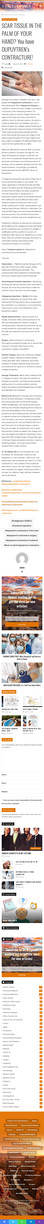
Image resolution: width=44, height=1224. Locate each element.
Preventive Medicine (10, 991)
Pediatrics (6, 1081)
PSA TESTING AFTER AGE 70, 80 (26, 862)
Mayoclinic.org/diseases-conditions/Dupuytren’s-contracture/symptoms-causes (21, 493)
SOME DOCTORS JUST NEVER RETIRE (16, 920)
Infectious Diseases (10, 1012)
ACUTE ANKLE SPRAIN (30, 709)
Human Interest (8, 987)
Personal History (9, 1034)
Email (4, 783)
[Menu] (3, 7)
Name (4, 775)
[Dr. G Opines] (18, 6)
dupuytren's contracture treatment (22, 540)
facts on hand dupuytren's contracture (22, 545)
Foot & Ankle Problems (11, 1107)
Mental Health (8, 1045)
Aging (5, 1027)
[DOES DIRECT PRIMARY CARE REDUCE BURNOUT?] (8, 885)
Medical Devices (9, 1078)
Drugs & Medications (10, 994)
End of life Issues (9, 1089)
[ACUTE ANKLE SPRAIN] (32, 701)
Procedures (7, 1031)
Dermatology (7, 1070)
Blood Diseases (8, 1103)
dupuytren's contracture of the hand (22, 530)
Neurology (6, 1009)
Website (5, 792)
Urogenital (6, 1063)
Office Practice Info (10, 1016)
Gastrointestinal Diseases (12, 1038)
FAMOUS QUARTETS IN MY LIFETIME (16, 853)
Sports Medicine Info (10, 1067)
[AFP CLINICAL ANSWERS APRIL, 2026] (11, 720)
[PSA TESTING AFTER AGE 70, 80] (8, 865)
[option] (22, 910)
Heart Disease (8, 998)
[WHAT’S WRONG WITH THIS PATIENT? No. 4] (32, 720)
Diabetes (6, 1056)
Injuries (5, 1085)
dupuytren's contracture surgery (22, 535)
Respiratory (7, 1092)
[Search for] (41, 7)
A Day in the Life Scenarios (13, 1020)
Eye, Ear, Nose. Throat (11, 1099)
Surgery (6, 1060)
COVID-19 (6, 1052)
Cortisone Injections (22, 526)
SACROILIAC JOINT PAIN (10, 709)
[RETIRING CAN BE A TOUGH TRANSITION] (8, 875)
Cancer (5, 1023)
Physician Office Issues (11, 1001)
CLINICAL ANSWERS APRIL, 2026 (10, 729)
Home (5, 15)
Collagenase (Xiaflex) (22, 521)
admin (6, 64)
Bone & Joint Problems (17, 15)
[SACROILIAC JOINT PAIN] (11, 701)
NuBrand (27, 1203)
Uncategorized (8, 1096)
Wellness (6, 1049)
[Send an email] (9, 64)
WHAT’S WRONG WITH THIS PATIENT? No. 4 (32, 729)
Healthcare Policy (9, 1005)
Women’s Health (9, 1074)
